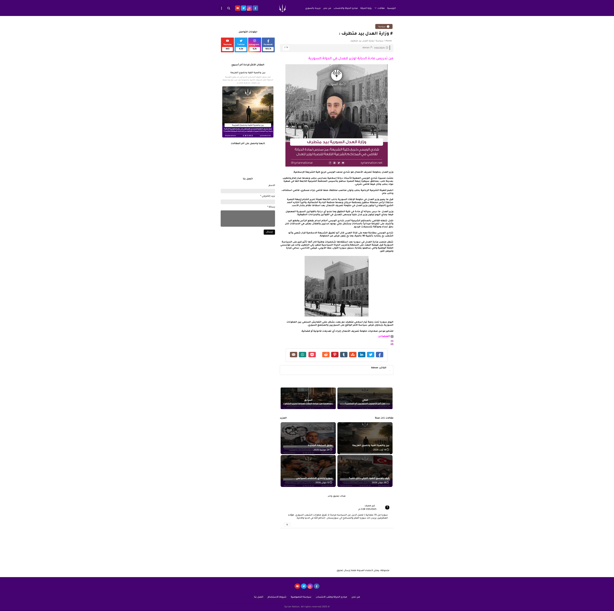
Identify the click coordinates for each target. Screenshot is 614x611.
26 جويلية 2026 (321, 450)
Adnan (378, 368)
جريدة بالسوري (313, 8)
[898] (310, 587)
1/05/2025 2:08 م (367, 509)
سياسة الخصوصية (301, 597)
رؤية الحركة (366, 8)
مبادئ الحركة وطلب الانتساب (331, 597)
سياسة (382, 27)
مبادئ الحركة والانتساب (346, 8)
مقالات (381, 8)
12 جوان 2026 (322, 483)
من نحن (327, 8)
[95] (297, 587)
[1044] (304, 587)
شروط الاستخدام (277, 597)
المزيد (283, 418)
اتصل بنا (258, 597)
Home (389, 41)
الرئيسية (391, 8)
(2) (392, 344)
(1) (392, 341)
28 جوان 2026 (379, 483)
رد (287, 524)
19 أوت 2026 (379, 450)
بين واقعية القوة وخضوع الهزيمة (247, 73)
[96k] (316, 587)
